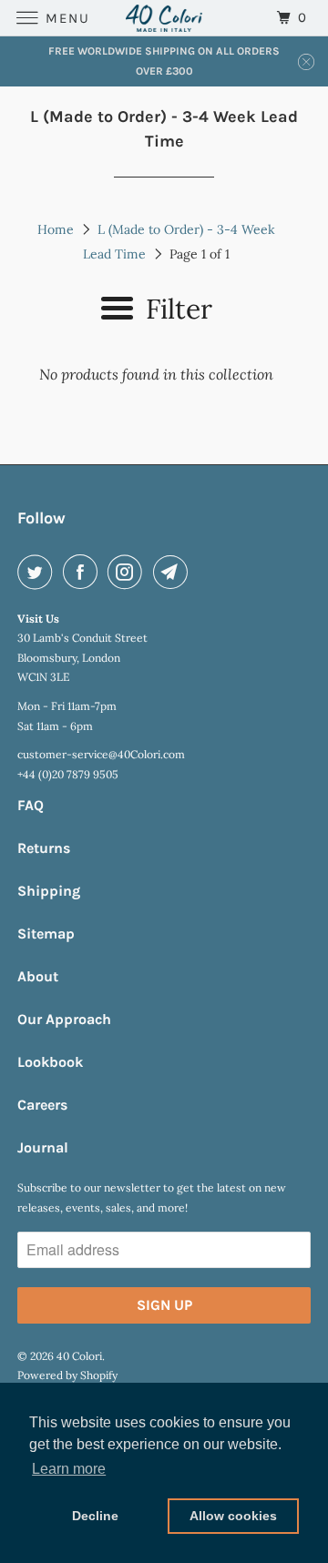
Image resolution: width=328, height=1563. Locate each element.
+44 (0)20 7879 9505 (67, 774)
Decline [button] (95, 1515)
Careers (42, 1104)
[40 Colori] (164, 18)
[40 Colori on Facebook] (84, 571)
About (37, 976)
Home (55, 229)
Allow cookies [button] (233, 1515)
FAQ (30, 805)
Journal (42, 1147)
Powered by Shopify (67, 1375)
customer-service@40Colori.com (101, 754)
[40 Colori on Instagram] (128, 571)
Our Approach (64, 1019)
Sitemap (46, 933)
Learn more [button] (69, 1469)
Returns (43, 848)
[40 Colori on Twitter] (38, 571)
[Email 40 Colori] (174, 571)
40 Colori (79, 1356)
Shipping (48, 890)
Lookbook (50, 1062)
